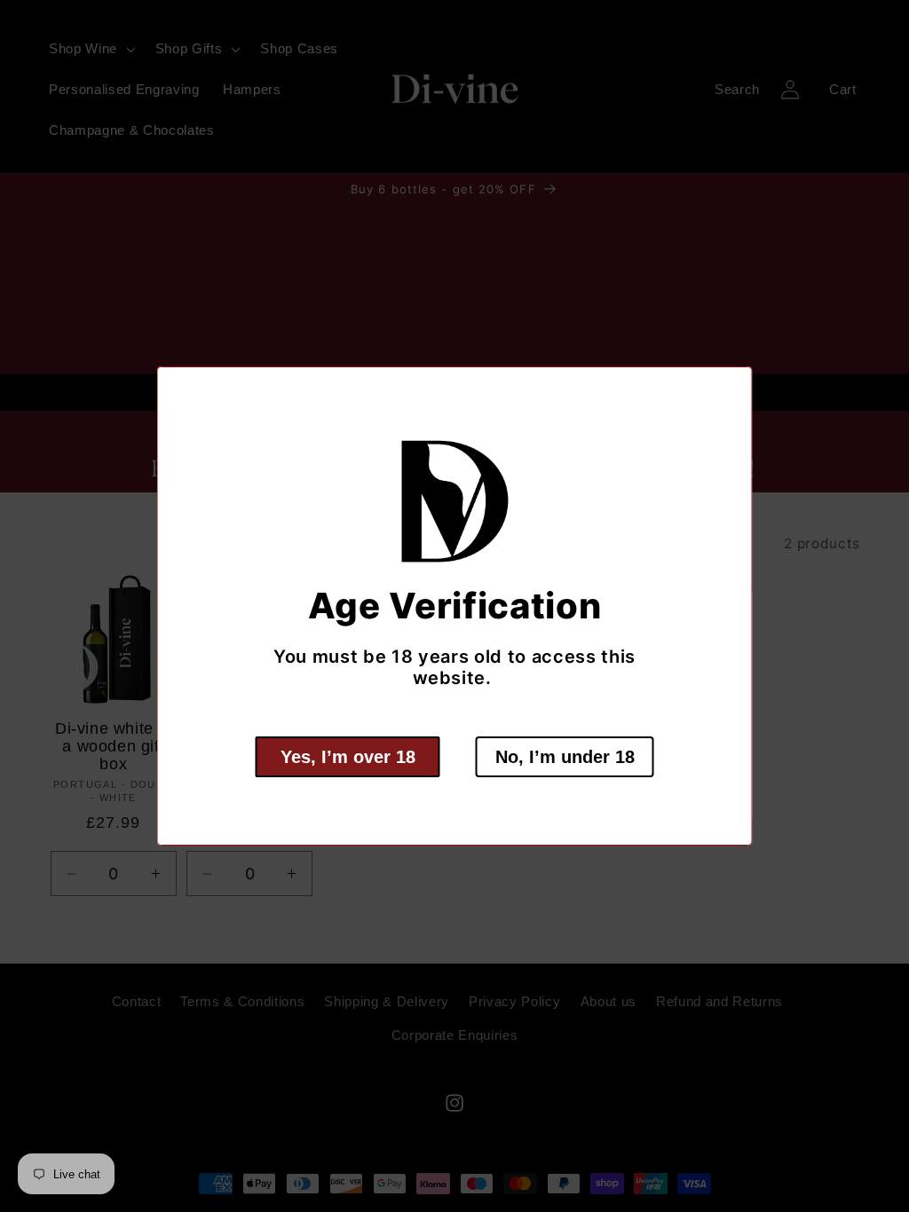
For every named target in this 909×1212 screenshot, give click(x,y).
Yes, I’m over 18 (348, 757)
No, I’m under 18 (565, 757)
